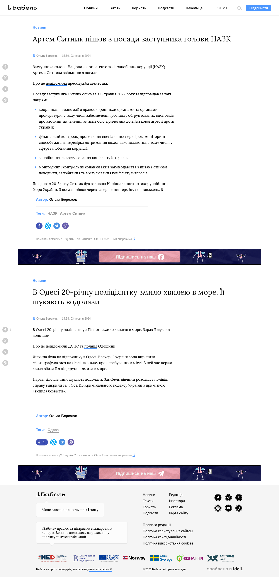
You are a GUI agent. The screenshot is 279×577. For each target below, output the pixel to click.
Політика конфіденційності (164, 537)
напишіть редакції (100, 569)
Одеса (53, 430)
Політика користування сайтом (168, 531)
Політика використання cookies (168, 543)
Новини (91, 8)
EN (219, 8)
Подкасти (166, 8)
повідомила (56, 83)
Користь (139, 8)
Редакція (176, 495)
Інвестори (177, 501)
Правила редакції (157, 525)
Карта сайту (178, 513)
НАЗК (52, 213)
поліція (90, 346)
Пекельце (194, 8)
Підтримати (258, 8)
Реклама (176, 507)
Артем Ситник (72, 213)
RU (225, 8)
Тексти (115, 8)
